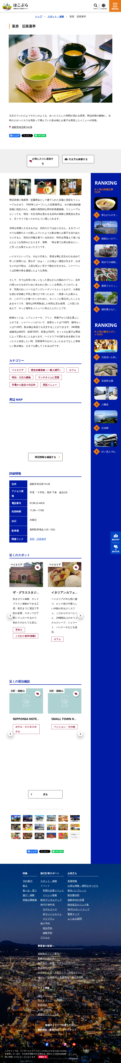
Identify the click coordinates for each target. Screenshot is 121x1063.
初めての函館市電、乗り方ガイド (109, 262)
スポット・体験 (56, 16)
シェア (15, 135)
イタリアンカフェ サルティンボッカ (75, 592)
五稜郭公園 (107, 380)
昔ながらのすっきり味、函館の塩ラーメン (109, 215)
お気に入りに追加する (42, 161)
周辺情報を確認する (45, 457)
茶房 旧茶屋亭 (38, 539)
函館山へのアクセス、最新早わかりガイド (109, 238)
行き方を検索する (78, 159)
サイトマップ (69, 1029)
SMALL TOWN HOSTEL (67, 719)
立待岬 (104, 428)
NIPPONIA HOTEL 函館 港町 (32, 719)
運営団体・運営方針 (48, 1029)
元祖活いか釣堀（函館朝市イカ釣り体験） (109, 357)
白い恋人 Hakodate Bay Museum (109, 451)
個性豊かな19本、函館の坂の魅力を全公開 (109, 309)
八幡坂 (104, 404)
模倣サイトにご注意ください (60, 1025)
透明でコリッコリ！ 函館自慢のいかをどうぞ (109, 285)
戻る (45, 794)
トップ (38, 16)
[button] (10, 615)
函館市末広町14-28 (22, 127)
